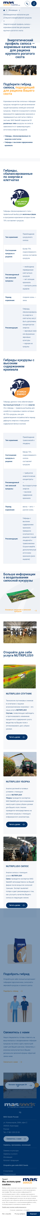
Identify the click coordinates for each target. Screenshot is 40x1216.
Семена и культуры (11, 1151)
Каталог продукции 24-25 (18, 1085)
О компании (8, 1171)
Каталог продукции (11, 1160)
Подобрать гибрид (10, 991)
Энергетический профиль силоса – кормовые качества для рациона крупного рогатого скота (17, 27)
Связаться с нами (10, 1062)
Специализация (9, 1174)
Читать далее (14, 737)
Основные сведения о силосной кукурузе (18, 610)
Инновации (13, 10)
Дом (4, 10)
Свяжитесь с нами (14, 1139)
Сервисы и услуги (10, 1154)
